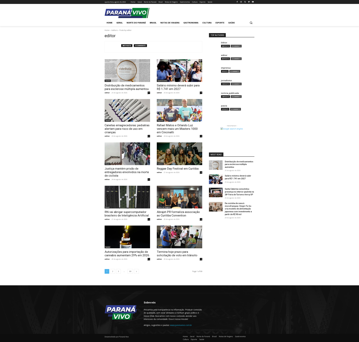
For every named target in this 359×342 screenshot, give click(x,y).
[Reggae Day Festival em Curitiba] (179, 153)
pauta (224, 105)
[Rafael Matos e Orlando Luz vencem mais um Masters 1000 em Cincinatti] (179, 110)
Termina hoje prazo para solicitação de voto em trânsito (177, 253)
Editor (224, 42)
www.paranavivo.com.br (181, 325)
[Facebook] (237, 2)
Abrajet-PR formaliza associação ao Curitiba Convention (178, 213)
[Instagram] (241, 2)
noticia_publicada (230, 93)
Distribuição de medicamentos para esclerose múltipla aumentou (127, 87)
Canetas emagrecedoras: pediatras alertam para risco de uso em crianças (127, 129)
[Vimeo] (248, 2)
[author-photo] (114, 46)
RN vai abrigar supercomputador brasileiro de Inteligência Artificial (127, 213)
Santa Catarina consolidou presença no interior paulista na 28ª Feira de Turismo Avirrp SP (239, 192)
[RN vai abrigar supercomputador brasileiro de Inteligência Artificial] (127, 197)
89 (130, 271)
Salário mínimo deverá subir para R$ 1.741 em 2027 (178, 87)
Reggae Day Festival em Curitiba (178, 168)
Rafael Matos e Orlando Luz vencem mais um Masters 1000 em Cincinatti (177, 129)
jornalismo (226, 80)
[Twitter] (245, 2)
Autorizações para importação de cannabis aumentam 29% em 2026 (127, 253)
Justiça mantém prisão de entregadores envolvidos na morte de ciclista (127, 172)
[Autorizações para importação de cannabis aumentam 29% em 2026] (127, 237)
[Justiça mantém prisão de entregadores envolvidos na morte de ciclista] (127, 153)
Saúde (107, 81)
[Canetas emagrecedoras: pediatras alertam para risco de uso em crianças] (127, 110)
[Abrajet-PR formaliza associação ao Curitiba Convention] (179, 197)
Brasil (107, 164)
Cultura (160, 164)
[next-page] (136, 271)
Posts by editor (125, 30)
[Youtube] (252, 2)
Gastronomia (162, 81)
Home (107, 30)
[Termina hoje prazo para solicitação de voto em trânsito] (179, 237)
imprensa (226, 67)
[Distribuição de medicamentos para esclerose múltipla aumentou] (127, 70)
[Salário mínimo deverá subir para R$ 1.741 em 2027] (179, 70)
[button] (251, 22)
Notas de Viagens (164, 207)
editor (107, 93)
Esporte (160, 120)
